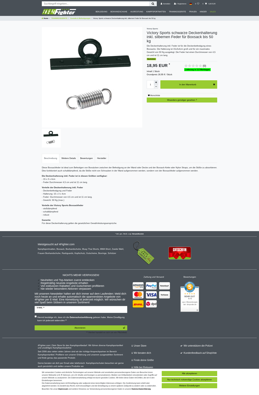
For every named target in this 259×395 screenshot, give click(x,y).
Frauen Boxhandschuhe (49, 253)
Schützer (112, 253)
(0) (204, 65)
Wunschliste (155, 95)
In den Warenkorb (187, 84)
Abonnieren (79, 328)
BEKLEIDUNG (101, 12)
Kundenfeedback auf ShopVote (200, 353)
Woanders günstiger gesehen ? (182, 100)
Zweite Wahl (117, 249)
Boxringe (102, 253)
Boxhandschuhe (73, 249)
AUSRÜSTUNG (136, 12)
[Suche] (153, 3)
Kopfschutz (79, 253)
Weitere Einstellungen (189, 385)
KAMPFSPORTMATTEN (156, 12)
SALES (213, 12)
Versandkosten (138, 234)
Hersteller (101, 158)
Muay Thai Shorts (90, 249)
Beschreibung (50, 158)
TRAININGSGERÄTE (177, 12)
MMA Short (105, 249)
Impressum (63, 389)
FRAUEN (193, 12)
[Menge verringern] (156, 86)
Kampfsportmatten (46, 249)
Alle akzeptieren (189, 373)
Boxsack (60, 249)
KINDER (203, 12)
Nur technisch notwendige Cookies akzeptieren (189, 379)
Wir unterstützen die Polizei (198, 345)
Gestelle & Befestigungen (80, 18)
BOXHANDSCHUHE (118, 12)
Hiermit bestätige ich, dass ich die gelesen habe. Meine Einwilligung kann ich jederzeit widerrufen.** (81, 319)
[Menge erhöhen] (156, 82)
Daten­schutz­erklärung (141, 389)
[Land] (191, 4)
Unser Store (140, 345)
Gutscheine (91, 253)
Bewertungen (86, 158)
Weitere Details (68, 158)
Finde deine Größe (144, 360)
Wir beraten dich (142, 353)
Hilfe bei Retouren (143, 367)
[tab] (50, 158)
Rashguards (67, 253)
